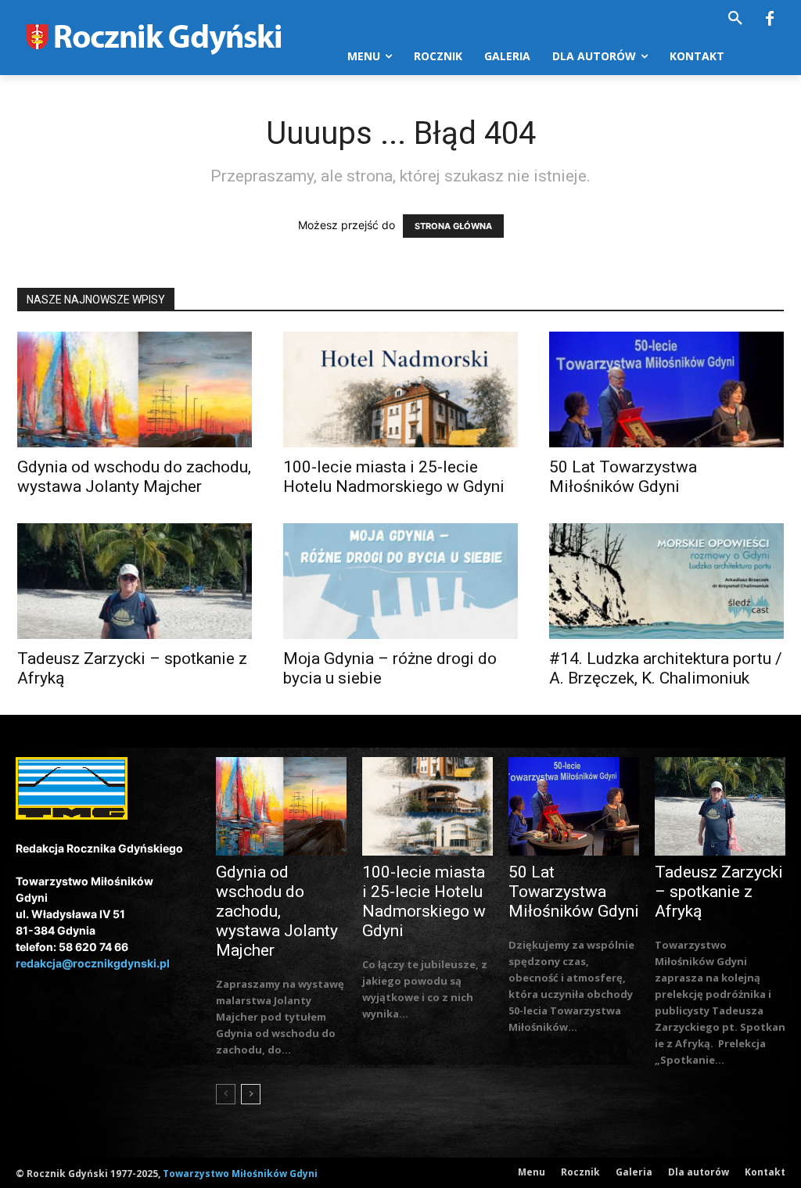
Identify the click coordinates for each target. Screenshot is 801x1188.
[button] (735, 19)
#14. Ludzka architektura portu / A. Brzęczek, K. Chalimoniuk (665, 668)
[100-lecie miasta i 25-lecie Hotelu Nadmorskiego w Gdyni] (400, 389)
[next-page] (250, 1094)
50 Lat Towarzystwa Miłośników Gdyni (623, 477)
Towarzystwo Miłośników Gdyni (240, 1173)
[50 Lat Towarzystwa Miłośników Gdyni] (666, 389)
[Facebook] (769, 19)
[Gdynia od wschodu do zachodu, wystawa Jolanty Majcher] (134, 389)
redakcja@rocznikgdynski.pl (93, 963)
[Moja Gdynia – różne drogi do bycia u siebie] (400, 581)
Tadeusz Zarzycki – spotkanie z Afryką (719, 892)
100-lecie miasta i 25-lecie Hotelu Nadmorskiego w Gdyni (394, 477)
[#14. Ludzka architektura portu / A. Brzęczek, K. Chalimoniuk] (666, 581)
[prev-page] (225, 1094)
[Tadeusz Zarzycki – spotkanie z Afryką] (134, 581)
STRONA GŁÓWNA (453, 226)
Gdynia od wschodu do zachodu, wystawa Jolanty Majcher (134, 477)
